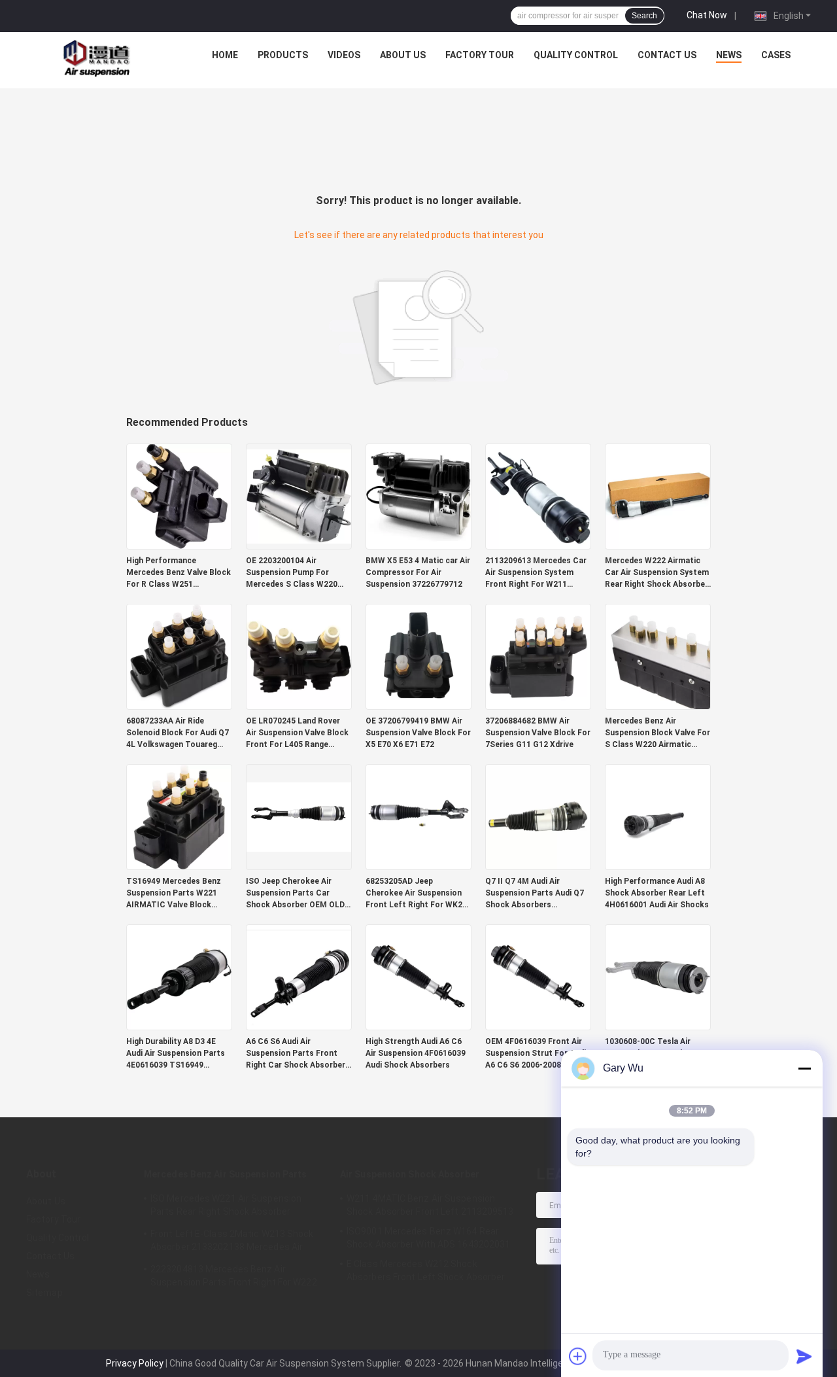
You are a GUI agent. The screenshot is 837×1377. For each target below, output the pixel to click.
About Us (403, 55)
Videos (344, 55)
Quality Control (576, 55)
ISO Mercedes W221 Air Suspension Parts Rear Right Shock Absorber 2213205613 (225, 1207)
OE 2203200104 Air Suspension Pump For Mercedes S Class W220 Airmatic (291, 573)
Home (225, 55)
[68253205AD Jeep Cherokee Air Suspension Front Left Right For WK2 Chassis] (418, 816)
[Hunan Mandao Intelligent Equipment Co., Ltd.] (99, 58)
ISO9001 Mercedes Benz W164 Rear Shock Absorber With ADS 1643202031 (428, 1237)
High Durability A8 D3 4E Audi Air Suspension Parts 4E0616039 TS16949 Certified (175, 1054)
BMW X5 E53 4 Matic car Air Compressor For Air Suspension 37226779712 (418, 572)
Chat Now (707, 15)
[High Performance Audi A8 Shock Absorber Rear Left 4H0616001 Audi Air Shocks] (658, 816)
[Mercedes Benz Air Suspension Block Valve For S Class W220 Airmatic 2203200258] (658, 656)
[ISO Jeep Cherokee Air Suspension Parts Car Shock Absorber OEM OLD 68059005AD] (299, 816)
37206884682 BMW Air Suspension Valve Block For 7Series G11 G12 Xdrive (537, 732)
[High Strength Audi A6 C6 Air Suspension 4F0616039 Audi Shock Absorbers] (418, 976)
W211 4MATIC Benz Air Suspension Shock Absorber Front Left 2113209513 (430, 1205)
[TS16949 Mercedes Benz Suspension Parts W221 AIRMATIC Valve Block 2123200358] (179, 816)
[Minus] (804, 1068)
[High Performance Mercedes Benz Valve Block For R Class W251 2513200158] (179, 496)
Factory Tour (479, 55)
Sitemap (44, 1292)
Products (283, 55)
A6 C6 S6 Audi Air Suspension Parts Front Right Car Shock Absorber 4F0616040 (295, 1054)
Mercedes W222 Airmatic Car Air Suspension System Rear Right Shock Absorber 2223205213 (657, 573)
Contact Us (667, 55)
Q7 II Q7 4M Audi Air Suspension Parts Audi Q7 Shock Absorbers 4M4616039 (534, 894)
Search (644, 15)
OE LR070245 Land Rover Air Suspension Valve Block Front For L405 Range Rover (297, 733)
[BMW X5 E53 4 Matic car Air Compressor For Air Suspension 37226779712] (418, 496)
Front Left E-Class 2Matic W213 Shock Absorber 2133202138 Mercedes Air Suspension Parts (232, 1242)
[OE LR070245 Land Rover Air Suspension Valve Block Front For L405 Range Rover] (299, 656)
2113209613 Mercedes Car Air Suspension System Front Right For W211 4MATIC (536, 573)
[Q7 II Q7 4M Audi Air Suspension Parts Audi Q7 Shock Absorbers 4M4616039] (538, 816)
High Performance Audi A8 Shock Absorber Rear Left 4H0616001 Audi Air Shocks (657, 893)
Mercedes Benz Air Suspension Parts (225, 1174)
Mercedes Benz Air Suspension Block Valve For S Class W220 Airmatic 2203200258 (657, 733)
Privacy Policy (134, 1363)
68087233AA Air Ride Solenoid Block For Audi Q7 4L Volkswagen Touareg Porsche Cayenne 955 (177, 733)
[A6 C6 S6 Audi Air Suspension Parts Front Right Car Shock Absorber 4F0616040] (299, 976)
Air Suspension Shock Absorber (409, 1174)
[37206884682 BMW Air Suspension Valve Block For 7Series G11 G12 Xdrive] (538, 656)
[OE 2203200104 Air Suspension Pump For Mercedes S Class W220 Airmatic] (299, 496)
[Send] (804, 1356)
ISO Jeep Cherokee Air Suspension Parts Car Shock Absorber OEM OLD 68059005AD (295, 894)
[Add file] (578, 1356)
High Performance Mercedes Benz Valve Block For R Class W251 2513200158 (178, 573)
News (729, 55)
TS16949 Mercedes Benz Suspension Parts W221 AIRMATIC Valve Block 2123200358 (173, 894)
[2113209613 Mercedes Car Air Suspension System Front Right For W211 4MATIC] (538, 496)
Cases (776, 55)
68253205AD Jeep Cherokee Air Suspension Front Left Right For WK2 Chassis (414, 894)
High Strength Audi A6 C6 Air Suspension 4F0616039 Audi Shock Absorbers (416, 1053)
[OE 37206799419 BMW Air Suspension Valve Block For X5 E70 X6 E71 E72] (418, 656)
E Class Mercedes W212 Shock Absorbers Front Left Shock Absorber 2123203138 (426, 1272)
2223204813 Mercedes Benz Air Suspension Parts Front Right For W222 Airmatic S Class (233, 1277)
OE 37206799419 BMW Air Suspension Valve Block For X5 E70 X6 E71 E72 (418, 732)
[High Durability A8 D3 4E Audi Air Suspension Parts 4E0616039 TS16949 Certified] (179, 976)
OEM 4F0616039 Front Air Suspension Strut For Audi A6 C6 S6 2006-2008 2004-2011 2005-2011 (535, 1054)
